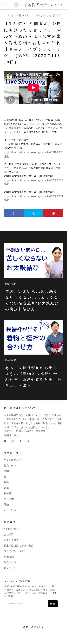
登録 (52, 603)
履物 (6, 504)
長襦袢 (7, 493)
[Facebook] (20, 441)
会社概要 (9, 534)
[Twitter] (28, 441)
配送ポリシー (11, 562)
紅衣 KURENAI (12, 465)
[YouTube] (5, 441)
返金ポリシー (11, 567)
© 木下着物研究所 (33, 626)
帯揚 (6, 487)
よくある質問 (11, 539)
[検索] (51, 4)
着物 (6, 471)
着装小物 (9, 499)
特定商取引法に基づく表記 (18, 545)
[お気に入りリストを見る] (56, 4)
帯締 (6, 482)
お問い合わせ (11, 528)
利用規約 (9, 556)
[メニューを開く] (4, 4)
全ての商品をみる (13, 459)
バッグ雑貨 (10, 510)
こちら (15, 435)
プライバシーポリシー (16, 551)
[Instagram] (13, 441)
